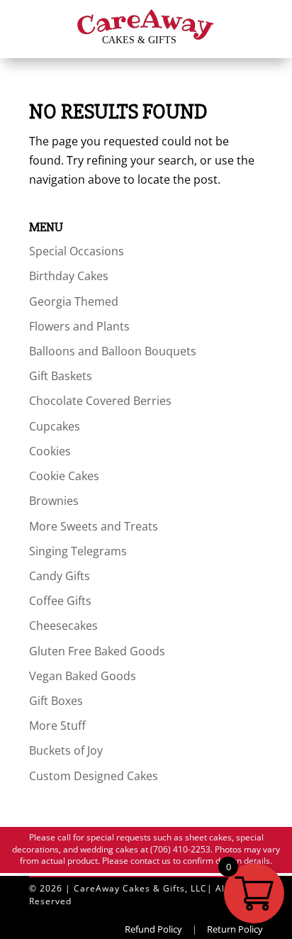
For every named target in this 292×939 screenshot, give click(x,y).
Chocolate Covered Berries (100, 401)
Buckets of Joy (66, 750)
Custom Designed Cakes (93, 776)
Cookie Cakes (64, 476)
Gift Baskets (60, 376)
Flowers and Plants (79, 326)
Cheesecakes (63, 625)
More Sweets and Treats (93, 526)
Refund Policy (153, 929)
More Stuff (57, 725)
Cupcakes (54, 426)
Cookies (50, 451)
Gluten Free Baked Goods (97, 651)
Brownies (54, 501)
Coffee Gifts (60, 601)
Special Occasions (76, 251)
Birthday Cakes (68, 276)
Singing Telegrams (78, 551)
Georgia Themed (73, 301)
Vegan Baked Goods (82, 676)
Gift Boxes (56, 701)
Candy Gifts (59, 576)
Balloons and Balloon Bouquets (112, 351)
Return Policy (235, 929)
